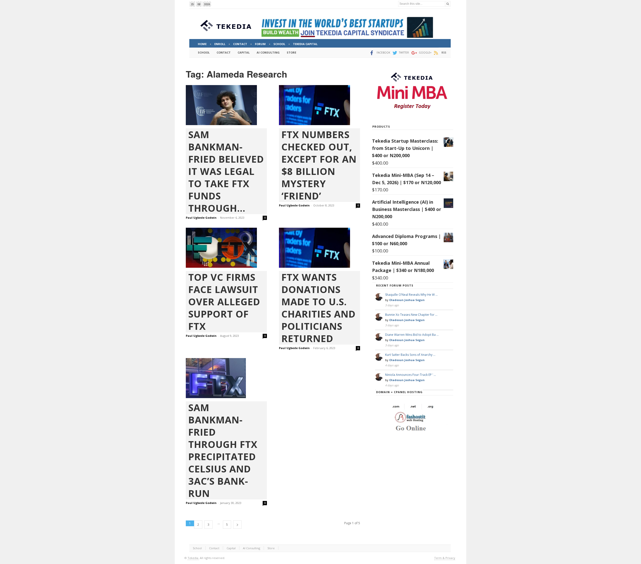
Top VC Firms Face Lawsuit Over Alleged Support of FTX (224, 301)
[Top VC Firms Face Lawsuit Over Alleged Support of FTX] (226, 248)
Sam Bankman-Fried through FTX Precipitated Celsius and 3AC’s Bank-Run (222, 450)
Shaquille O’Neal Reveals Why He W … (411, 295)
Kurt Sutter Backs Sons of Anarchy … (410, 355)
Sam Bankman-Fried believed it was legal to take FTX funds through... (226, 171)
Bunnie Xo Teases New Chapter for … (411, 315)
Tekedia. (193, 558)
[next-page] (237, 524)
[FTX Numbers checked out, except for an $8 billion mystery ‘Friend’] (319, 105)
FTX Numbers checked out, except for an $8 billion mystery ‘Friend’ (319, 165)
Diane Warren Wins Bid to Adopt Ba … (412, 335)
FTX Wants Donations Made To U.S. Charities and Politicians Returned (318, 308)
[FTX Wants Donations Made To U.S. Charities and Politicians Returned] (319, 248)
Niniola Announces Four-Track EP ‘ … (410, 375)
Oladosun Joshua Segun (407, 300)
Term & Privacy (444, 558)
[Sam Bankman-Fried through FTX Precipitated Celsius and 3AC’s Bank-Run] (226, 378)
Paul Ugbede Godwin (201, 217)
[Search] (447, 4)
